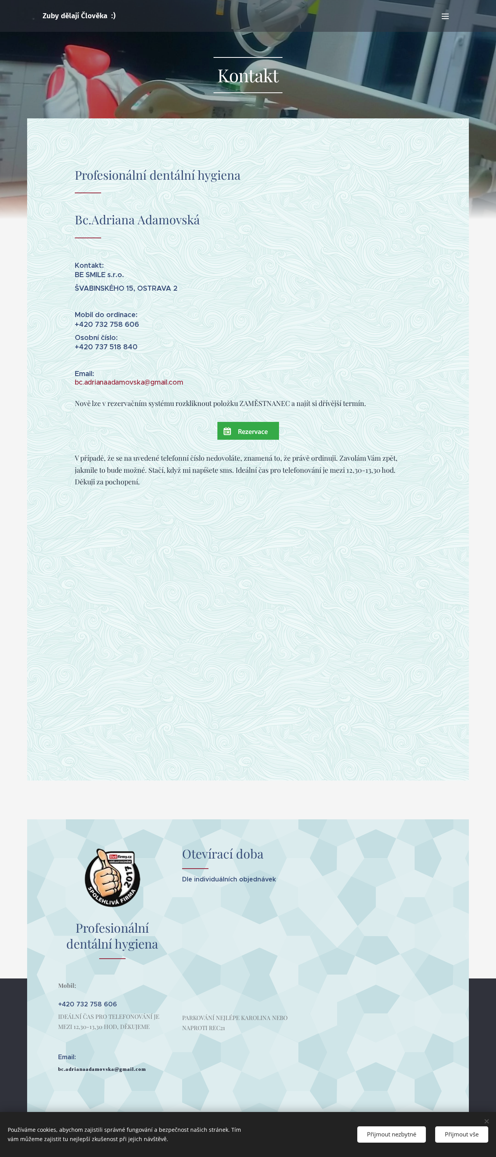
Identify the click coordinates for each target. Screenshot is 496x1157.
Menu (447, 16)
